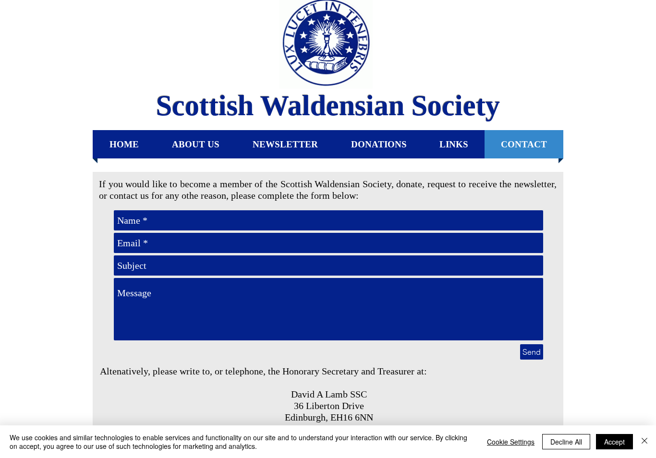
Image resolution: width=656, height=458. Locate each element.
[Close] (644, 441)
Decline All (566, 441)
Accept (614, 441)
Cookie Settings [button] (511, 441)
